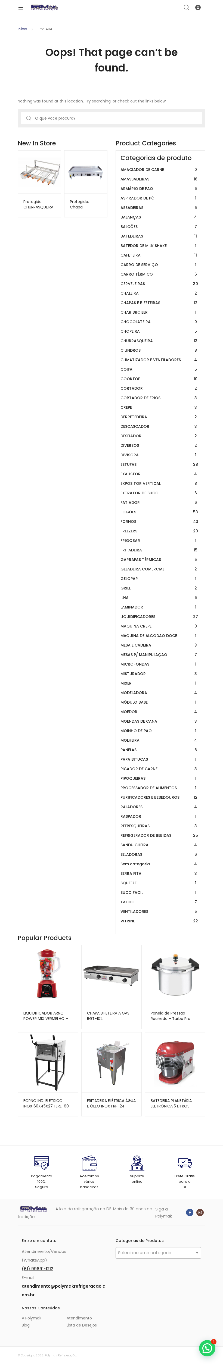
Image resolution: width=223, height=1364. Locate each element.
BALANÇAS (158, 217)
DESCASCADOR (158, 426)
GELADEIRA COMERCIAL (158, 569)
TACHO (158, 902)
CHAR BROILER (158, 312)
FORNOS (159, 521)
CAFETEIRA (158, 255)
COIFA (158, 369)
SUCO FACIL (158, 892)
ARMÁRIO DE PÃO (158, 188)
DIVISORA (158, 455)
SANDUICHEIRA (158, 845)
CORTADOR (158, 388)
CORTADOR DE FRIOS (158, 398)
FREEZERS (159, 531)
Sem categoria (158, 864)
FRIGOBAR (158, 540)
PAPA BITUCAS (158, 759)
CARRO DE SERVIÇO (158, 264)
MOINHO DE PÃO (158, 730)
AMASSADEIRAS (158, 179)
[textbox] (158, 1252)
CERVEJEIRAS (159, 283)
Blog (26, 1325)
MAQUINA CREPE (158, 626)
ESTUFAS (159, 464)
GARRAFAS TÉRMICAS (158, 559)
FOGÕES (159, 512)
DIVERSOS (158, 445)
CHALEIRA (158, 293)
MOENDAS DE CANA (158, 721)
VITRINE (159, 921)
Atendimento (79, 1318)
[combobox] (158, 1253)
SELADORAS (158, 854)
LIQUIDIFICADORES (159, 616)
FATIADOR (158, 502)
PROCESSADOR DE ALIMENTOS (158, 788)
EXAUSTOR (158, 474)
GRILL (158, 588)
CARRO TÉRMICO (158, 274)
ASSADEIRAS (158, 207)
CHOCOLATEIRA (158, 321)
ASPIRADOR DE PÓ (158, 198)
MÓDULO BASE (158, 702)
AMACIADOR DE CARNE (158, 169)
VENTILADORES (158, 911)
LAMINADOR (158, 607)
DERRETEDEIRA (158, 417)
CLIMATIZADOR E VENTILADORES (158, 360)
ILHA (158, 597)
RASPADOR (158, 816)
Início (22, 29)
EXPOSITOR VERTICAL (158, 483)
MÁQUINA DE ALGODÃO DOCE (158, 635)
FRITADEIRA (158, 550)
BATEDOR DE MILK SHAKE (158, 245)
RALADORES (158, 807)
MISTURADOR (158, 673)
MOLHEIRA (158, 740)
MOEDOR (158, 711)
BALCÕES (158, 226)
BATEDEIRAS (158, 236)
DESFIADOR (158, 436)
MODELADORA (158, 692)
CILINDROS (158, 350)
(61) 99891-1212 (37, 1269)
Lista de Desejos (82, 1325)
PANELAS (158, 750)
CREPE (158, 407)
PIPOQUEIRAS (158, 778)
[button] (207, 1348)
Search (187, 7)
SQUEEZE (158, 883)
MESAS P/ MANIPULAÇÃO (158, 654)
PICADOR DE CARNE (158, 769)
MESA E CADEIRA (158, 645)
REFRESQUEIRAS (158, 826)
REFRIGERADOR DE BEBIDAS (159, 835)
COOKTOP (158, 379)
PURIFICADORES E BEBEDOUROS (158, 797)
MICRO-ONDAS (158, 664)
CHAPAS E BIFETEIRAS (158, 302)
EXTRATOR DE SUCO (158, 493)
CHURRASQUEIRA (158, 341)
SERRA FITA (158, 873)
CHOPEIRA (158, 331)
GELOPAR (158, 578)
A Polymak (31, 1318)
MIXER (158, 683)
